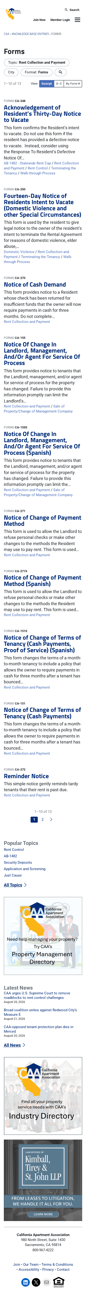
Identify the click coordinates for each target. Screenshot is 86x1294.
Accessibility (29, 1269)
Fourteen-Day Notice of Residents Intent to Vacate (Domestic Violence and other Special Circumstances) (42, 204)
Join (16, 1264)
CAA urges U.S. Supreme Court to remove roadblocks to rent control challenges (37, 995)
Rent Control (38, 168)
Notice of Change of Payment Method (42, 520)
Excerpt (47, 83)
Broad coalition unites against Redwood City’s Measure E (40, 1012)
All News (12, 1045)
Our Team (30, 1264)
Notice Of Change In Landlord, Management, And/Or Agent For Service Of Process (42, 353)
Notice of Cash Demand (35, 284)
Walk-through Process (37, 173)
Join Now (39, 20)
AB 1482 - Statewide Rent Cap (27, 163)
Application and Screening (24, 869)
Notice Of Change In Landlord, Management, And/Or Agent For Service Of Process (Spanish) (42, 443)
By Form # (73, 83)
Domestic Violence (19, 252)
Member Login (60, 20)
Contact (63, 1269)
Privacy (48, 1269)
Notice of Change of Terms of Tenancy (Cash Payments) (42, 712)
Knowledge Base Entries (30, 34)
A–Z (59, 83)
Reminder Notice (26, 776)
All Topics (13, 884)
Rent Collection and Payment (27, 322)
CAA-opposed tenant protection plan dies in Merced (38, 1029)
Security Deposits (18, 862)
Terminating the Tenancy (40, 257)
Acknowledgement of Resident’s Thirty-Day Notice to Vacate (42, 113)
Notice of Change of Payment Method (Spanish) (42, 580)
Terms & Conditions (57, 1264)
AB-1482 (10, 856)
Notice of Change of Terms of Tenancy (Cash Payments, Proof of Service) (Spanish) (42, 643)
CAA (6, 34)
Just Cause (13, 875)
